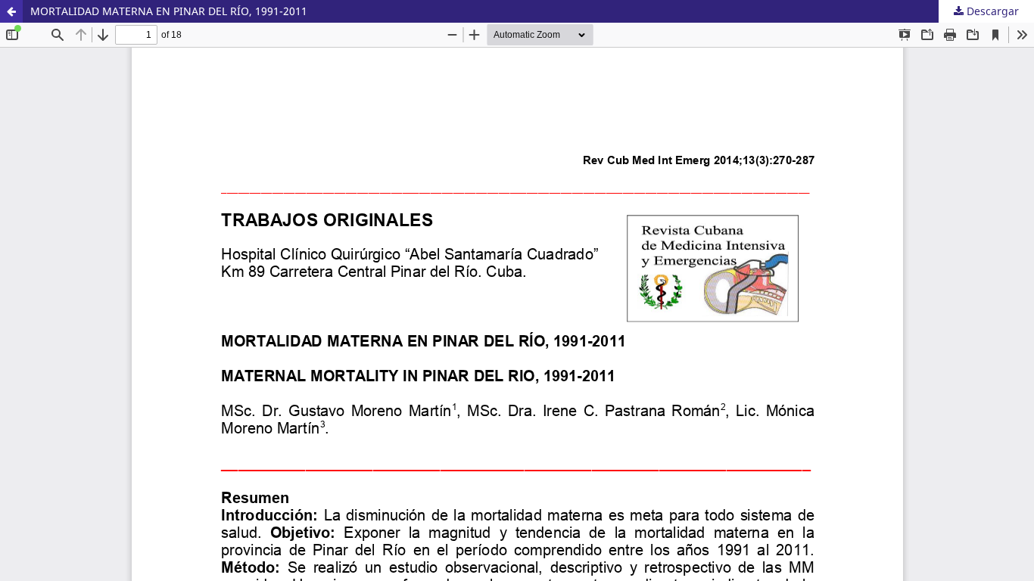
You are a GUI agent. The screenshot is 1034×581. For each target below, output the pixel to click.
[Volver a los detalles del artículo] (11, 11)
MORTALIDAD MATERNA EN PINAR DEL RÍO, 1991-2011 (168, 11)
